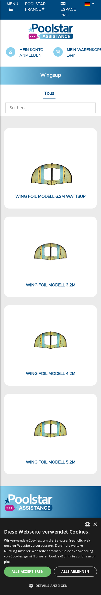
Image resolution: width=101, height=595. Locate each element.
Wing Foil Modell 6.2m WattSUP (50, 197)
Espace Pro (68, 12)
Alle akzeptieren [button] (28, 571)
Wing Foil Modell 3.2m (50, 285)
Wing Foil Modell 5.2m (50, 462)
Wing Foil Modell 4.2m (50, 374)
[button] (74, 53)
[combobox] (87, 524)
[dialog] (50, 556)
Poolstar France (35, 7)
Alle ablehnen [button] (75, 571)
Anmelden (30, 55)
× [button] (95, 525)
